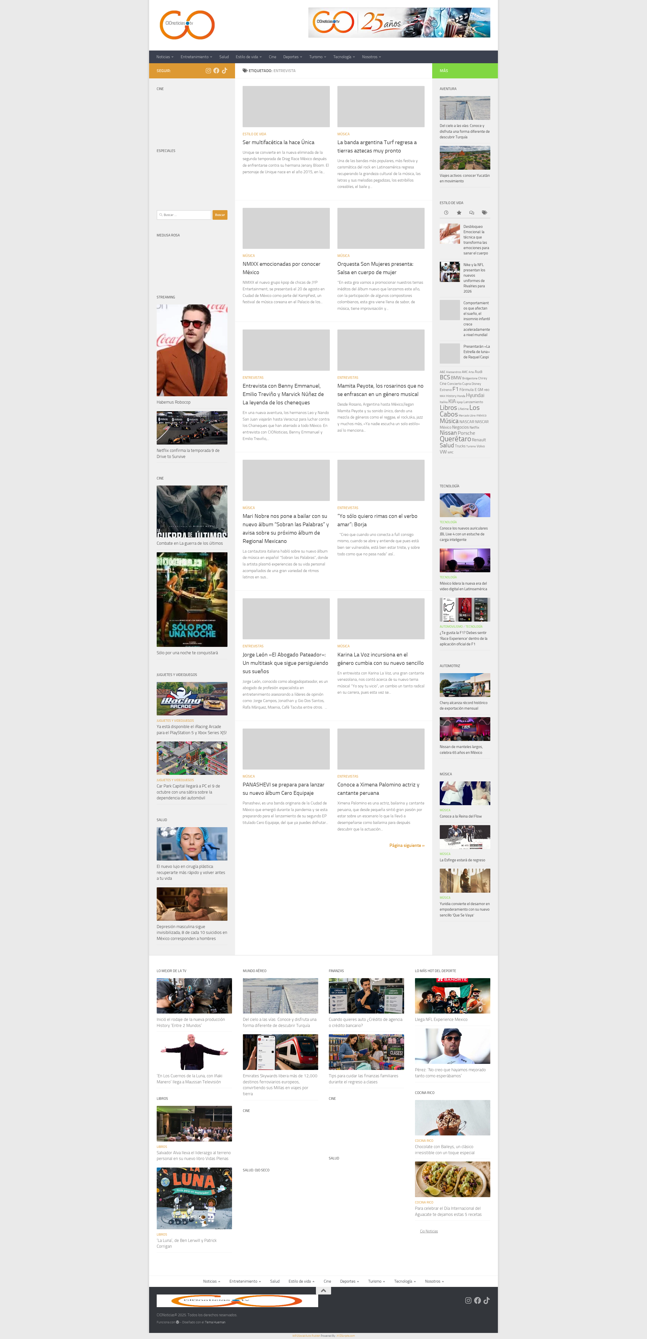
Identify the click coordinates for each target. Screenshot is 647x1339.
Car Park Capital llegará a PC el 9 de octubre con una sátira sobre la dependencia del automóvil (188, 791)
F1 (455, 389)
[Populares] (458, 213)
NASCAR (466, 421)
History (451, 396)
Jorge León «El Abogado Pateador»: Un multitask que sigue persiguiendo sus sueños (285, 663)
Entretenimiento (195, 56)
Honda (461, 396)
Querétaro (455, 438)
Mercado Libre (467, 415)
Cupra (466, 384)
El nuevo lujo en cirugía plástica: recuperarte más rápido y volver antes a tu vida (191, 872)
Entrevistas (253, 378)
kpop (460, 402)
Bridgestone (469, 378)
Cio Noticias (429, 1231)
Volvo (481, 446)
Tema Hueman (215, 1322)
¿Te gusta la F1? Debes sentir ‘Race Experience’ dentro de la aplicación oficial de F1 (464, 638)
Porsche (466, 433)
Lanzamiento (473, 402)
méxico (481, 415)
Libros (448, 408)
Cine (272, 56)
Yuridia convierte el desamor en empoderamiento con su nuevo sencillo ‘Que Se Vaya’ (465, 909)
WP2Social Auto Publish (306, 1335)
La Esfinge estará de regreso (462, 860)
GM (480, 389)
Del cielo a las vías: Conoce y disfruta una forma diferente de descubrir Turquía (465, 131)
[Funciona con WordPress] (177, 1322)
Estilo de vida (247, 56)
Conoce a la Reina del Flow (461, 816)
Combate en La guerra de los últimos (190, 543)
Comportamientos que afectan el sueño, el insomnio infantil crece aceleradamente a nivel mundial (477, 319)
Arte (471, 372)
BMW (456, 378)
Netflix (474, 427)
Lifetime (463, 409)
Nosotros (369, 56)
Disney (476, 384)
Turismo (315, 56)
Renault (479, 439)
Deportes (290, 56)
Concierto (454, 384)
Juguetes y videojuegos (175, 720)
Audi (478, 371)
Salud (224, 56)
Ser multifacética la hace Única (278, 142)
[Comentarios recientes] (471, 213)
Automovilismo (451, 626)
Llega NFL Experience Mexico (441, 1019)
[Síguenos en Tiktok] (224, 71)
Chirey (482, 378)
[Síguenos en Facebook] (216, 71)
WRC (450, 452)
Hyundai (475, 395)
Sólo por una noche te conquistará (187, 652)
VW (443, 452)
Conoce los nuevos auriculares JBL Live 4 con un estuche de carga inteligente (464, 534)
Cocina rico (424, 1141)
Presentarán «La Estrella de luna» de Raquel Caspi (477, 351)
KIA (452, 401)
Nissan (448, 432)
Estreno (446, 390)
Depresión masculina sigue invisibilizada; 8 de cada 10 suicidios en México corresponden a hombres (192, 932)
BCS (445, 377)
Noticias (163, 56)
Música (343, 134)
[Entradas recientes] (446, 213)
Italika (444, 402)
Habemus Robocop (174, 402)
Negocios (460, 427)
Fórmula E (468, 389)
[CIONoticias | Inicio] (186, 25)
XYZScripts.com (346, 1335)
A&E (442, 372)
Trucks (460, 446)
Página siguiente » (407, 845)
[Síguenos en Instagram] (208, 71)
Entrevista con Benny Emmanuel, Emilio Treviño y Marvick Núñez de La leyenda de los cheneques (283, 394)
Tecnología (342, 56)
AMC (465, 372)
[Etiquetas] (484, 213)
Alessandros (453, 372)
